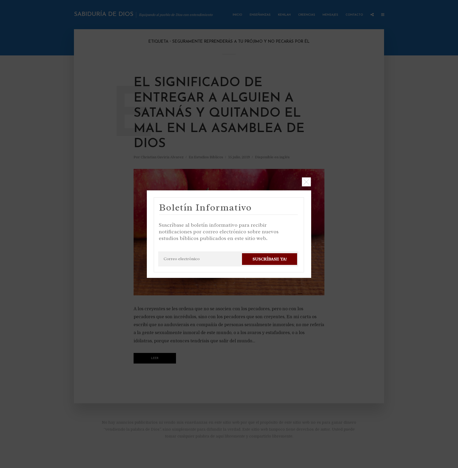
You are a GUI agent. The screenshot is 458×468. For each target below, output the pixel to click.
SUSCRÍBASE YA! (270, 259)
